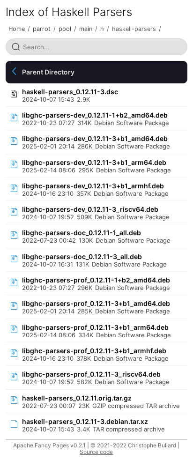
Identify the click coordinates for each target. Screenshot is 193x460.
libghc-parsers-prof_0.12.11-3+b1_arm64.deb (95, 327)
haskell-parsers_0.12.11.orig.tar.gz (77, 398)
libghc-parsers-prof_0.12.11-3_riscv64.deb (91, 374)
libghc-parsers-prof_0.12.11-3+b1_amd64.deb (96, 303)
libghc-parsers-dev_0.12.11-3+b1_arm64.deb (94, 162)
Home (16, 28)
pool (65, 28)
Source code (96, 451)
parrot (42, 28)
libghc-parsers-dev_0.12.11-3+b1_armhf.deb (93, 186)
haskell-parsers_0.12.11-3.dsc (70, 92)
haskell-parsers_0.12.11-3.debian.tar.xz (85, 421)
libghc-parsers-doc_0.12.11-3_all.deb (82, 256)
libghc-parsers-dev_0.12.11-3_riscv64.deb (90, 209)
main (85, 28)
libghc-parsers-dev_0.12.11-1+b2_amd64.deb (95, 115)
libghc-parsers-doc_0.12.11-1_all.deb (81, 233)
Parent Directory (48, 72)
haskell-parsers (134, 28)
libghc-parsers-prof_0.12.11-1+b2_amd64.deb (96, 280)
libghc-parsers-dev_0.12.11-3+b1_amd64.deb (95, 138)
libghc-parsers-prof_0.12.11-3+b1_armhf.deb (94, 351)
